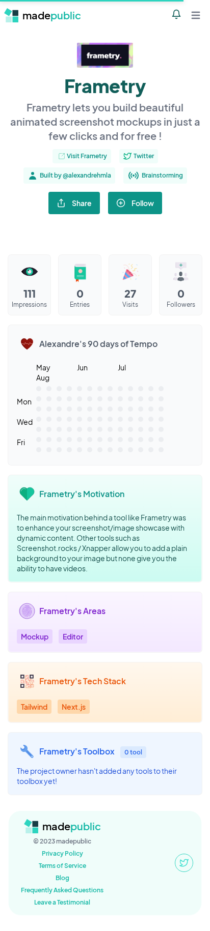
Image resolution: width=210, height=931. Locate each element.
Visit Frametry (87, 156)
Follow (143, 203)
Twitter (144, 156)
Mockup (34, 636)
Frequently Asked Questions (62, 890)
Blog (62, 878)
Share (82, 203)
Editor (73, 636)
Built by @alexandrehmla (75, 175)
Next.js (74, 706)
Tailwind (34, 706)
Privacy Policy (62, 853)
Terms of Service (62, 865)
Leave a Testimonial (62, 902)
